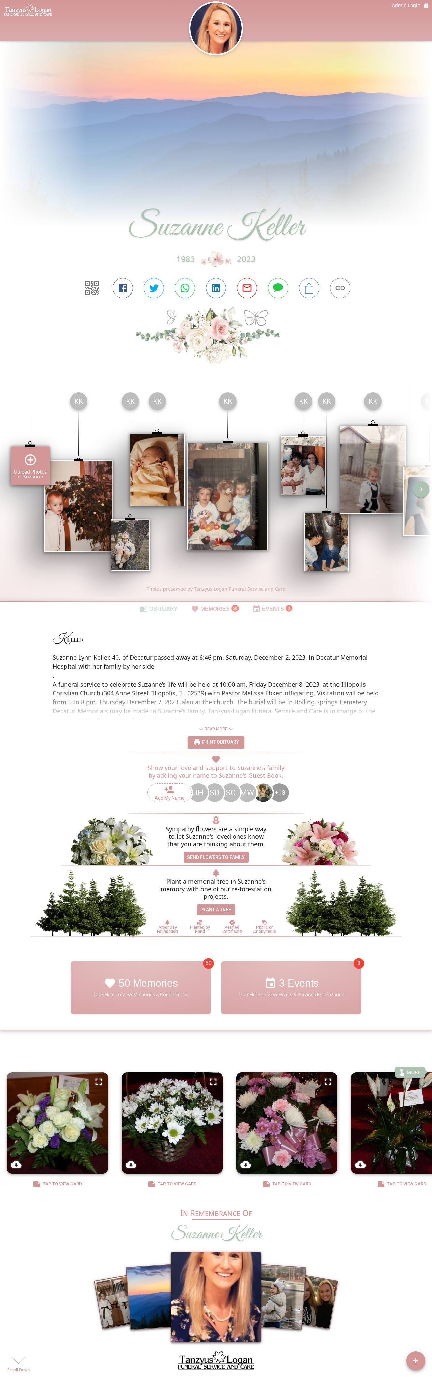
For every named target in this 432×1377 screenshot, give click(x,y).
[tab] (158, 608)
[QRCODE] (92, 288)
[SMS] (278, 288)
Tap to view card (62, 1184)
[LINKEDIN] (216, 288)
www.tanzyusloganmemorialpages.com (257, 720)
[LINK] (340, 288)
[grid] (216, 494)
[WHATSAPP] (185, 288)
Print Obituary (220, 742)
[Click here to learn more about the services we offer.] (216, 1362)
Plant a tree (215, 909)
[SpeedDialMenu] (415, 1360)
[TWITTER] (154, 288)
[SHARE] (309, 288)
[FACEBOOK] (123, 288)
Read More (216, 728)
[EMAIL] (247, 288)
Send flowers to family (216, 857)
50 (209, 963)
